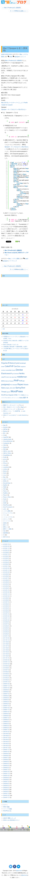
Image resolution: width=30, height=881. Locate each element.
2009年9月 (6, 690)
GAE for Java (6, 451)
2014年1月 (6, 590)
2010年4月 (6, 676)
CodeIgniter (6, 443)
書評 (24, 397)
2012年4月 (6, 630)
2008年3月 (6, 725)
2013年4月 (6, 608)
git (13, 373)
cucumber (9, 370)
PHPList (21, 381)
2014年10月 (6, 572)
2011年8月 (6, 644)
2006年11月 (6, 749)
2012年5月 (6, 628)
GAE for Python (7, 453)
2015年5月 (6, 558)
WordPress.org (7, 811)
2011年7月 (6, 646)
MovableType (6, 483)
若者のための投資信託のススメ (11, 820)
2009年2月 (6, 703)
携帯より (5, 527)
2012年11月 (6, 618)
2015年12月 (6, 546)
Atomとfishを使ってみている (10, 344)
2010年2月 (6, 680)
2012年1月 (6, 636)
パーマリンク (13, 261)
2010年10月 (6, 664)
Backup (5, 431)
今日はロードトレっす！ (9, 409)
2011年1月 (6, 658)
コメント (23, 56)
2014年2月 (6, 588)
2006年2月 (6, 767)
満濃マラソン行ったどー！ (10, 405)
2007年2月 (6, 745)
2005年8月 (6, 779)
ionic (4, 461)
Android (5, 427)
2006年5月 (6, 761)
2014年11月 (6, 570)
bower (2, 366)
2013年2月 (6, 612)
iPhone (5, 463)
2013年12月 (6, 592)
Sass (3, 387)
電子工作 (5, 537)
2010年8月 (6, 668)
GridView (16, 373)
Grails (4, 457)
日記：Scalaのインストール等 (11, 407)
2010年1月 (6, 682)
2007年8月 (6, 735)
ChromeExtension (8, 441)
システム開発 (15, 258)
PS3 (11, 384)
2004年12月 (6, 795)
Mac (21, 54)
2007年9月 (6, 733)
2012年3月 (6, 632)
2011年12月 (6, 638)
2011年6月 (6, 648)
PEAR (4, 487)
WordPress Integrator (7, 395)
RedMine (5, 493)
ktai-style (11, 377)
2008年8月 (6, 715)
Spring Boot (20, 387)
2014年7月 (6, 578)
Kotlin (7, 377)
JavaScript (6, 467)
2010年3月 (6, 678)
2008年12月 (6, 708)
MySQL (5, 485)
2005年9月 (6, 777)
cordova (3, 370)
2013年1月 (6, 614)
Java (4, 465)
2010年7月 (6, 670)
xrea (15, 395)
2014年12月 (6, 568)
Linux (4, 475)
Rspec (20, 384)
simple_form (8, 388)
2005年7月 (6, 781)
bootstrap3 (23, 363)
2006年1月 (6, 769)
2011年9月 (6, 642)
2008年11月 (6, 709)
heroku (21, 373)
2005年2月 (6, 791)
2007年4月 (6, 741)
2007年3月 (6, 743)
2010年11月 (6, 662)
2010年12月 (6, 660)
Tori (20, 405)
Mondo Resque (9, 381)
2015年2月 (6, 564)
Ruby (4, 495)
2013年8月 (6, 600)
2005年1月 (6, 793)
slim (14, 388)
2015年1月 (6, 566)
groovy (5, 459)
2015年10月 (6, 550)
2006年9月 (6, 753)
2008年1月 (6, 729)
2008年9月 (6, 713)
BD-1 (4, 433)
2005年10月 (6, 775)
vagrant (8, 392)
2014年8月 (6, 576)
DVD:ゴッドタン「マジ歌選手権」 (12, 411)
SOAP (4, 503)
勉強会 (21, 397)
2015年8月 (6, 552)
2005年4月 (6, 787)
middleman (22, 376)
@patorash (19, 870)
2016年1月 (6, 544)
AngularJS (5, 363)
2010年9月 (6, 666)
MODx (3, 381)
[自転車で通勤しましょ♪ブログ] (14, 2)
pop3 (11, 56)
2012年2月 (6, 634)
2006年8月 (6, 755)
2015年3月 (6, 562)
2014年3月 (6, 586)
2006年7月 (6, 757)
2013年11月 (6, 594)
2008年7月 (6, 717)
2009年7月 (6, 694)
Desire (13, 370)
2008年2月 (6, 727)
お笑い (5, 509)
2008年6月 (6, 719)
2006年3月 (6, 765)
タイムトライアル (8, 513)
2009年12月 (6, 684)
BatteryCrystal (14, 363)
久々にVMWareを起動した (19, 11)
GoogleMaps (6, 455)
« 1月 (3, 329)
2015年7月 (6, 554)
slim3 (4, 501)
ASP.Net (5, 429)
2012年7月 (6, 624)
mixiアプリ (6, 479)
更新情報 (5, 533)
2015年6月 (6, 556)
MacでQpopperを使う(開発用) (15, 49)
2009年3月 (6, 701)
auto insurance (23, 415)
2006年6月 (6, 759)
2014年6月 (6, 580)
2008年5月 (6, 721)
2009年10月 (6, 688)
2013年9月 (6, 598)
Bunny (19, 409)
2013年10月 (6, 596)
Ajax (4, 425)
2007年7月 (6, 737)
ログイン (5, 805)
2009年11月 (6, 686)
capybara (23, 366)
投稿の (6, 807)
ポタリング (10, 397)
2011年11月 (6, 640)
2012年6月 (6, 626)
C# (4, 435)
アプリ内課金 (21, 395)
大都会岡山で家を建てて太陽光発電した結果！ (15, 346)
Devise (19, 369)
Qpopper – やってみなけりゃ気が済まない (13, 109)
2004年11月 (6, 797)
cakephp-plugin (7, 439)
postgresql (5, 384)
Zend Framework (7, 507)
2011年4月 (6, 652)
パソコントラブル (8, 517)
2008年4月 (6, 723)
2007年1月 (6, 747)
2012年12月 (6, 616)
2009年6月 (6, 696)
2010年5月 (6, 674)
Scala (4, 499)
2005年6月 (6, 783)
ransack (14, 385)
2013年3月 (6, 610)
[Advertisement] (15, 29)
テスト (5, 515)
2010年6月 (6, 672)
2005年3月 (6, 789)
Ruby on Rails (7, 497)
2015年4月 (6, 560)
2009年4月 (6, 699)
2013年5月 (6, 606)
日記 (4, 531)
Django (5, 447)
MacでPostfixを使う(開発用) (11, 8)
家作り (5, 525)
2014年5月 (6, 582)
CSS (4, 445)
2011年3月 (6, 654)
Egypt (22, 407)
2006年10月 (6, 751)
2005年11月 (6, 773)
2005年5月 (6, 785)
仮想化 (5, 523)
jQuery (5, 471)
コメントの (7, 809)
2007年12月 (6, 731)
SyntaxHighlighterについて (28, 123)
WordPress (17, 391)
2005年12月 (6, 771)
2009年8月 (6, 692)
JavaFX (3, 377)
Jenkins (5, 469)
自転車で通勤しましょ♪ (9, 818)
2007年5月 (6, 739)
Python (5, 491)
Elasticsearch (6, 373)
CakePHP (9, 366)
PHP (16, 380)
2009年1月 (6, 705)
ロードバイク (16, 397)
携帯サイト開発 (7, 529)
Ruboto (26, 384)
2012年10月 (6, 620)
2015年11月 (6, 548)
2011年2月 (6, 656)
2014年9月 (6, 574)
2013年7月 (6, 602)
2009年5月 (6, 698)
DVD (4, 449)
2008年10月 (6, 711)
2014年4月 (6, 584)
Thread (3, 391)
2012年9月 (6, 622)
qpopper (17, 56)
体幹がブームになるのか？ (10, 415)
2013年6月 (6, 604)
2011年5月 (6, 650)
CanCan (17, 366)
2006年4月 (6, 763)
